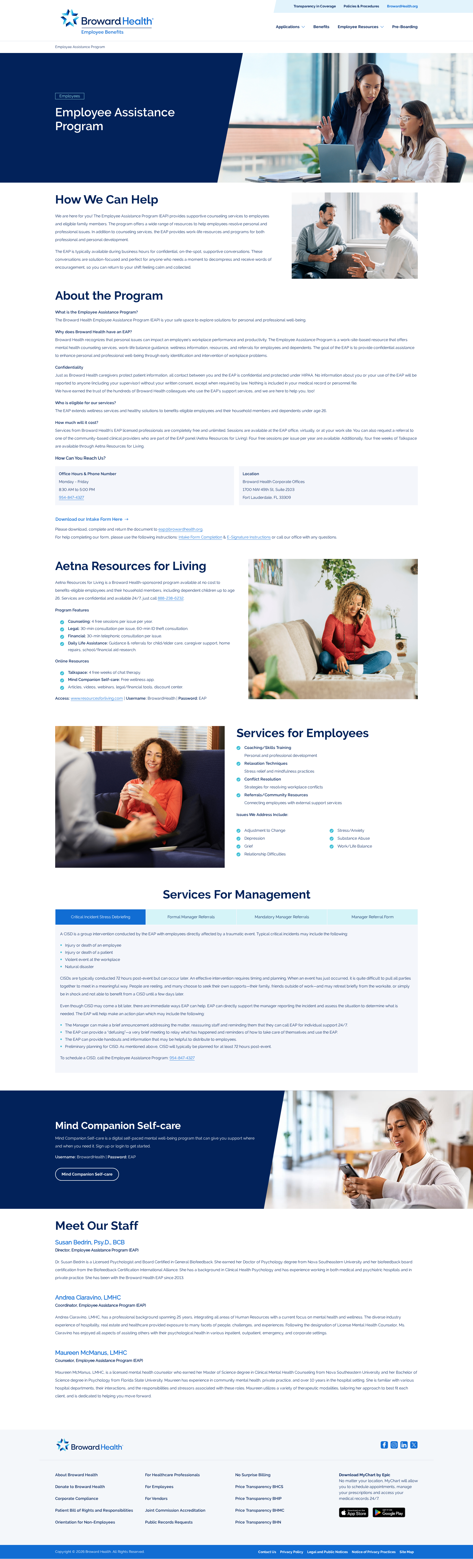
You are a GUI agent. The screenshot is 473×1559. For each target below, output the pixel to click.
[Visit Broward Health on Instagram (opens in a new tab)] (394, 1445)
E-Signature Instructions (249, 537)
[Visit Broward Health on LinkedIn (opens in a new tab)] (404, 1445)
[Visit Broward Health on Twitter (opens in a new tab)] (414, 1445)
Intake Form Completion (200, 537)
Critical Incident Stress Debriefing (100, 917)
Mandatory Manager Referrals (282, 917)
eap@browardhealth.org (180, 529)
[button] (290, 27)
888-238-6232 (171, 598)
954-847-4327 (71, 497)
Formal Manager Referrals (191, 917)
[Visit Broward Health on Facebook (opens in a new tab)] (384, 1445)
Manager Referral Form (373, 917)
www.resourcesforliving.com (97, 698)
